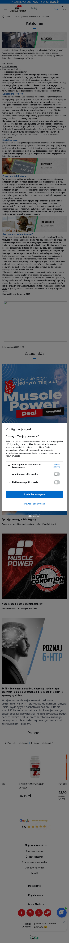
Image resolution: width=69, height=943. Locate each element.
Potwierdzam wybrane (34, 503)
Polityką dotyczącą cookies (20, 444)
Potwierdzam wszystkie (34, 494)
